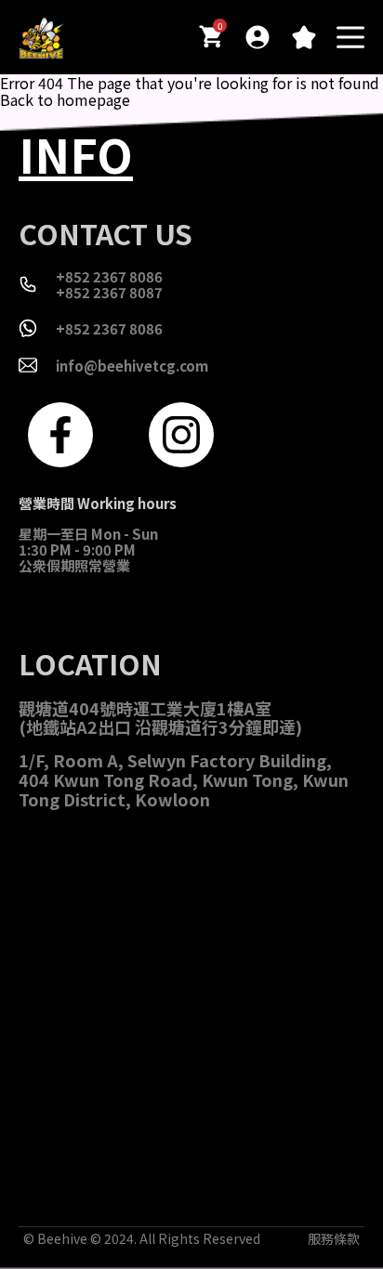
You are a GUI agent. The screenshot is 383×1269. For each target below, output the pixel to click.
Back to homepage (65, 99)
